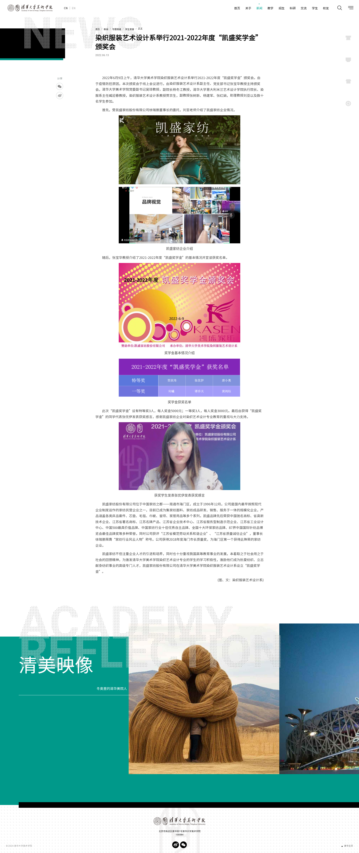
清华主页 (348, 846)
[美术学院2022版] (26, 7)
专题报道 (116, 29)
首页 (97, 29)
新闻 (106, 29)
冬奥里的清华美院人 (34, 689)
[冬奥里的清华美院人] (244, 698)
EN (73, 8)
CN (65, 8)
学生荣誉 (129, 29)
